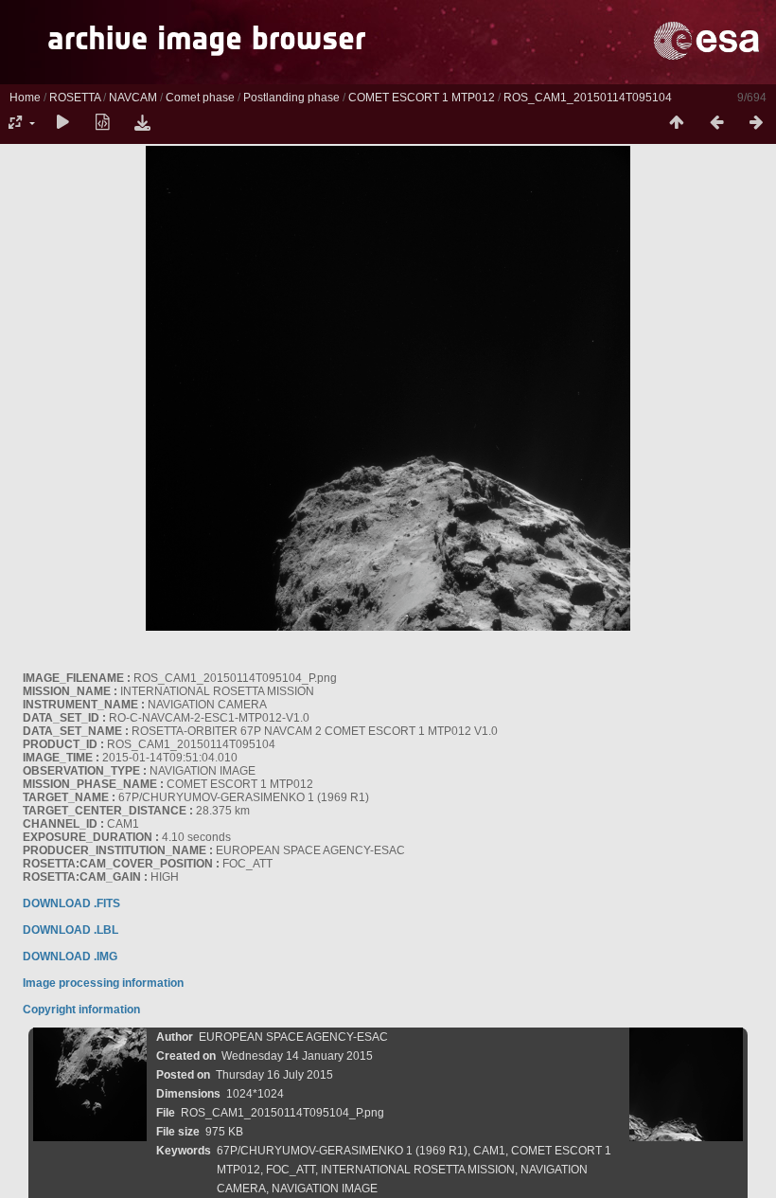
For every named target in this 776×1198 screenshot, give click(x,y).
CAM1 (489, 1150)
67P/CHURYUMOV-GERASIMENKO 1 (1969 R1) (342, 1150)
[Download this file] (142, 123)
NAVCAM (133, 97)
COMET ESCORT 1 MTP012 (421, 97)
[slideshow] (62, 123)
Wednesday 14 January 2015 (297, 1056)
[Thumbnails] (677, 123)
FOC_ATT (290, 1169)
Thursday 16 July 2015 (274, 1075)
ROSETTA (74, 97)
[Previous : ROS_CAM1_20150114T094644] (716, 123)
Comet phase (200, 97)
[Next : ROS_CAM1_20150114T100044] (756, 123)
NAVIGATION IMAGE (325, 1188)
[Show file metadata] (102, 123)
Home (25, 97)
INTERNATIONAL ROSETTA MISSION (418, 1169)
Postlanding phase (291, 97)
